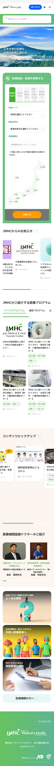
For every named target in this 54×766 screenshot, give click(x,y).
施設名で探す (12, 95)
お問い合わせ (35, 7)
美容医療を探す (41, 94)
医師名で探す (19, 95)
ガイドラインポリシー (23, 743)
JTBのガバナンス (27, 746)
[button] (46, 29)
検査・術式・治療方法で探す (34, 95)
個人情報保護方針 (41, 743)
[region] (27, 312)
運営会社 (9, 743)
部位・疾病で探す (27, 94)
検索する (27, 214)
